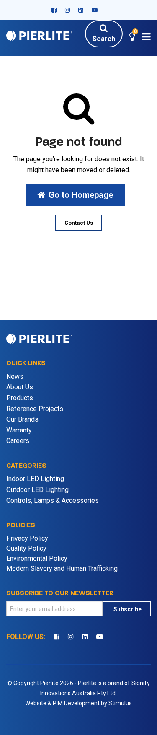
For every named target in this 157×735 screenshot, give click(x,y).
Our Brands (22, 419)
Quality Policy (26, 548)
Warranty (19, 430)
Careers (17, 441)
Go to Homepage (81, 195)
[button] (132, 38)
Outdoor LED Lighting (37, 490)
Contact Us (78, 223)
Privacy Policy (27, 538)
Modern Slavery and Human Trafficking (62, 568)
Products (19, 398)
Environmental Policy (36, 558)
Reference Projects (34, 409)
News (14, 376)
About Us (19, 387)
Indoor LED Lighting (35, 479)
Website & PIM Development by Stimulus (78, 703)
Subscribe (127, 609)
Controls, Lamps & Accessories (52, 501)
